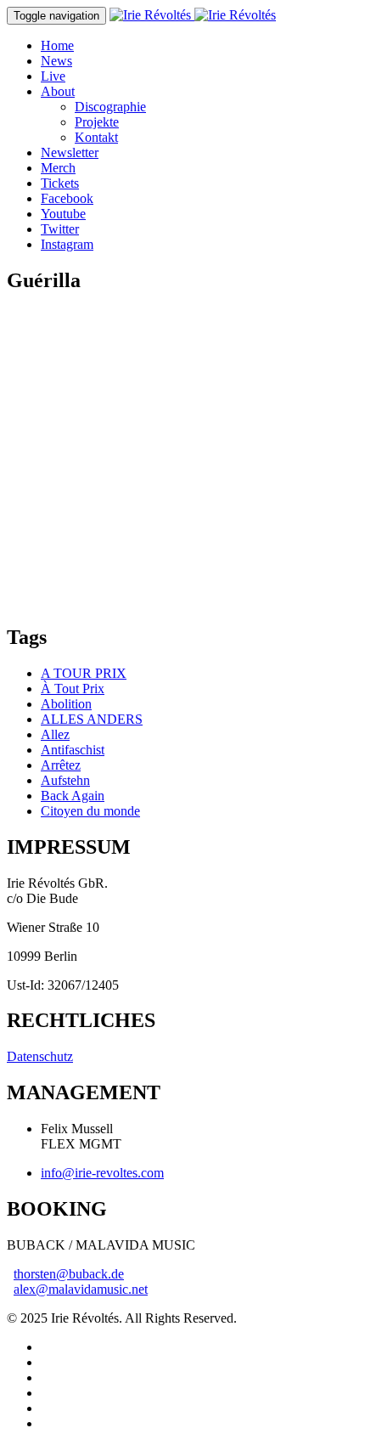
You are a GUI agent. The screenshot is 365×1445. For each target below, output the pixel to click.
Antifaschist (72, 749)
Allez (55, 734)
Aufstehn (65, 780)
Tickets (60, 183)
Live (53, 76)
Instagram (67, 244)
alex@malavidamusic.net (81, 1289)
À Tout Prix (72, 688)
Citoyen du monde (90, 811)
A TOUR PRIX (83, 673)
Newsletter (69, 152)
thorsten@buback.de (69, 1274)
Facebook (67, 198)
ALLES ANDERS (92, 719)
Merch (58, 168)
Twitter (60, 229)
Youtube (63, 213)
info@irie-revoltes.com (102, 1173)
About (58, 91)
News (56, 61)
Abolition (66, 704)
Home (57, 45)
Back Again (72, 795)
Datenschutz (40, 1056)
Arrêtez (61, 765)
